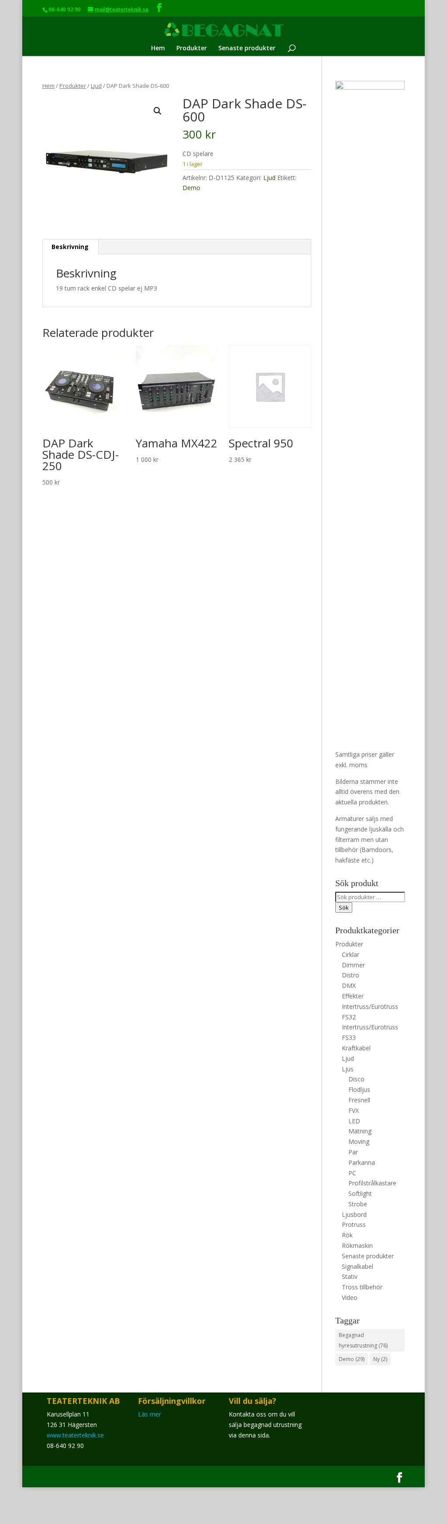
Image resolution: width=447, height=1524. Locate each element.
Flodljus (359, 1089)
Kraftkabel (356, 1048)
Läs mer (149, 1414)
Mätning (359, 1131)
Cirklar (350, 954)
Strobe (357, 1204)
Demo (191, 188)
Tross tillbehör (362, 1287)
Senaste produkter (246, 48)
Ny (380, 1359)
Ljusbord (354, 1214)
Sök (344, 907)
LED (354, 1121)
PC (352, 1173)
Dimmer (353, 965)
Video (350, 1297)
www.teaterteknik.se (75, 1435)
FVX (353, 1110)
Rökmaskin (357, 1245)
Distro (350, 975)
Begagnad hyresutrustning (363, 1340)
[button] (157, 111)
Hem (158, 48)
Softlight (360, 1193)
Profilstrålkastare (372, 1183)
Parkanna (361, 1162)
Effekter (353, 996)
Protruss (354, 1224)
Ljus (348, 1069)
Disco (356, 1079)
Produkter (191, 48)
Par (353, 1152)
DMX (349, 985)
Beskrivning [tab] (70, 246)
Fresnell (359, 1100)
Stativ (350, 1276)
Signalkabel (357, 1266)
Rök (347, 1235)
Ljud (96, 86)
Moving (358, 1141)
